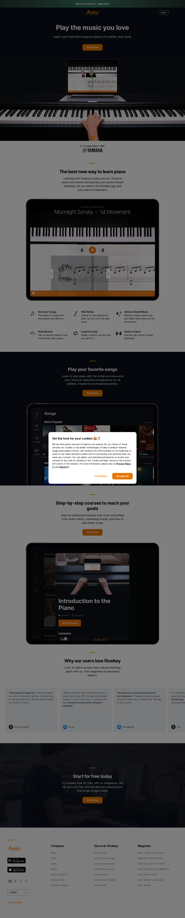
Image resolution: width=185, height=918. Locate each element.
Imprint (63, 467)
